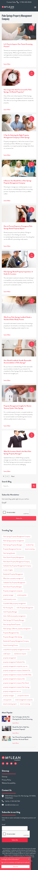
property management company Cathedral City (16, 670)
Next (12, 476)
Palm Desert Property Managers (12, 587)
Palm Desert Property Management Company (16, 561)
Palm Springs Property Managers (12, 545)
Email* (4, 502)
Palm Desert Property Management (13, 557)
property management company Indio (14, 679)
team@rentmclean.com (12, 805)
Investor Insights (8, 570)
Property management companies (13, 591)
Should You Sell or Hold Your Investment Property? (20, 728)
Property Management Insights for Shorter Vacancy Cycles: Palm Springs (17, 407)
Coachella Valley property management (14, 603)
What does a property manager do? (13, 578)
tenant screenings (25, 704)
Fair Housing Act (8, 608)
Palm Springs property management (13, 541)
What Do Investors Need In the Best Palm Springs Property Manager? (17, 452)
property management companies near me (15, 666)
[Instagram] (15, 763)
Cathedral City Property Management (14, 582)
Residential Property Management (13, 574)
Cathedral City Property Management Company (17, 566)
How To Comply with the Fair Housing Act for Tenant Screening (22, 718)
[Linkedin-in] (7, 763)
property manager (8, 595)
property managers (8, 695)
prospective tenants (23, 695)
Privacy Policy (6, 780)
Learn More (7, 64)
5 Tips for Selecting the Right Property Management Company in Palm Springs (17, 136)
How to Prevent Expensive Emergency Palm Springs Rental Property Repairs (18, 227)
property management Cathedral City (14, 662)
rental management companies (24, 700)
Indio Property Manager (10, 612)
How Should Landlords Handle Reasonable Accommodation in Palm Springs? (17, 361)
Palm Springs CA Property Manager (13, 620)
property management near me (12, 691)
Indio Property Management (25, 608)
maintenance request (20, 654)
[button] (29, 859)
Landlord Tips (30, 545)
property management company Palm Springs (16, 687)
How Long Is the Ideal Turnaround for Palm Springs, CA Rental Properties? (18, 90)
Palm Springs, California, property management (16, 628)
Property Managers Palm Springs (12, 637)
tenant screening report (10, 704)
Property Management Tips (11, 633)
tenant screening (29, 549)
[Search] (34, 486)
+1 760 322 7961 (15, 801)
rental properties (21, 595)
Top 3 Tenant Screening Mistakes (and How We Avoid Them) (22, 738)
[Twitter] (11, 763)
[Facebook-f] (3, 763)
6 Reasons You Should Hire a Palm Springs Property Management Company (17, 181)
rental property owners (9, 599)
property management (9, 658)
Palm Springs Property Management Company (16, 536)
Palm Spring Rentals (9, 553)
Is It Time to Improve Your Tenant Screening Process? (18, 45)
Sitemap (4, 776)
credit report (6, 654)
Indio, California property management (14, 616)
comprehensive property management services (16, 649)
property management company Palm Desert (16, 683)
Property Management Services (12, 549)
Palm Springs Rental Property (11, 624)
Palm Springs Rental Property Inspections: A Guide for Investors (18, 272)
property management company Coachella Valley (17, 675)
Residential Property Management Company (16, 641)
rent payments (7, 700)
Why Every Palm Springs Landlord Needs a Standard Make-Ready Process (18, 318)
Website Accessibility (8, 783)
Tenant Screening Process (10, 645)
